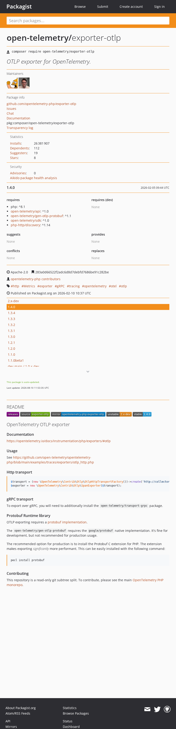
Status (67, 721)
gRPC (61, 286)
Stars (14, 158)
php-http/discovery (25, 225)
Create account (131, 6)
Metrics (29, 286)
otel (114, 286)
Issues (11, 108)
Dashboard (71, 726)
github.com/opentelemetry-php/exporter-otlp (41, 104)
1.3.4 (11, 313)
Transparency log (20, 128)
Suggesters (18, 153)
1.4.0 (11, 307)
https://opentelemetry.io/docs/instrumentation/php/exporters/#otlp (59, 441)
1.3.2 (11, 325)
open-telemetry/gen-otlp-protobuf (37, 216)
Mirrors (11, 726)
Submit (102, 6)
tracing (74, 286)
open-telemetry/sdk (26, 220)
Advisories (18, 173)
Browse (80, 6)
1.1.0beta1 (16, 360)
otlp (124, 286)
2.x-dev (13, 301)
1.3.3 (11, 319)
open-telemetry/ (39, 37)
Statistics (70, 708)
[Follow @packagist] (157, 709)
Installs (15, 143)
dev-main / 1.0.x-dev (23, 366)
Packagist (19, 6)
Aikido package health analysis (33, 178)
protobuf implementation (67, 522)
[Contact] (147, 709)
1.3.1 (11, 330)
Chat (10, 113)
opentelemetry (95, 286)
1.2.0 (11, 348)
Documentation (18, 118)
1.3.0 (11, 336)
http (16, 286)
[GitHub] (167, 709)
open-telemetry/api (25, 211)
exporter (45, 286)
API (8, 721)
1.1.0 (11, 354)
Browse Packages (76, 713)
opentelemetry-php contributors (35, 279)
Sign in (159, 6)
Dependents (19, 148)
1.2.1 (11, 342)
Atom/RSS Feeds (18, 713)
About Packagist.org (21, 708)
